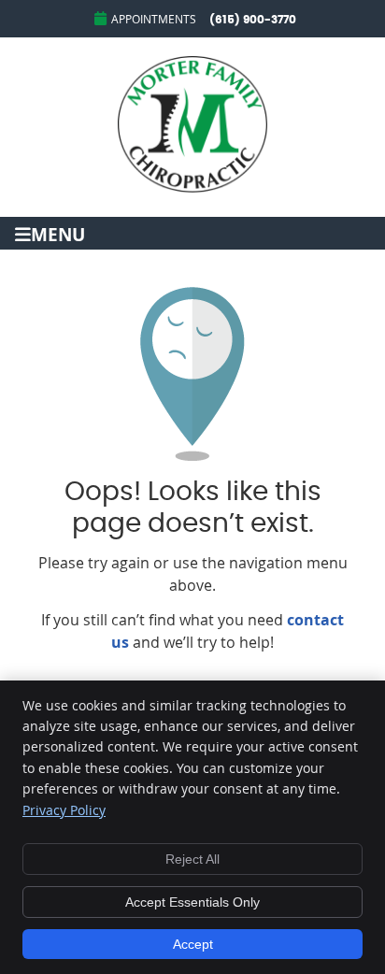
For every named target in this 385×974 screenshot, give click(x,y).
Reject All (192, 859)
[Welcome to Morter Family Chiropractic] (192, 187)
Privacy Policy (64, 810)
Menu (58, 233)
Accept (193, 944)
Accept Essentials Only (192, 902)
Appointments (153, 18)
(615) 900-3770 (252, 19)
